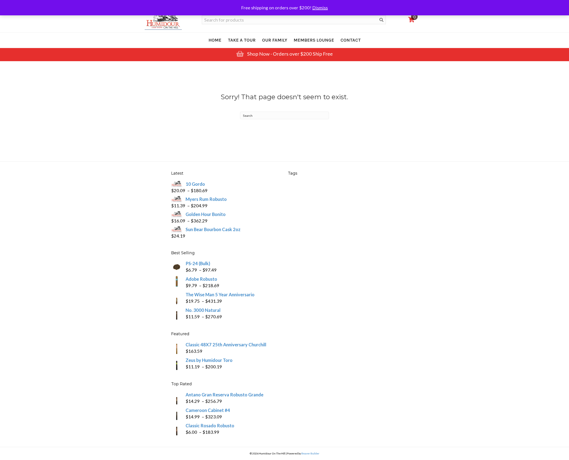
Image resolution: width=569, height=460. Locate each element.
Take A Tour (242, 40)
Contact (351, 40)
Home (214, 40)
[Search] (381, 19)
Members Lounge (314, 40)
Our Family (274, 40)
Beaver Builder (310, 453)
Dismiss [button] (320, 7)
